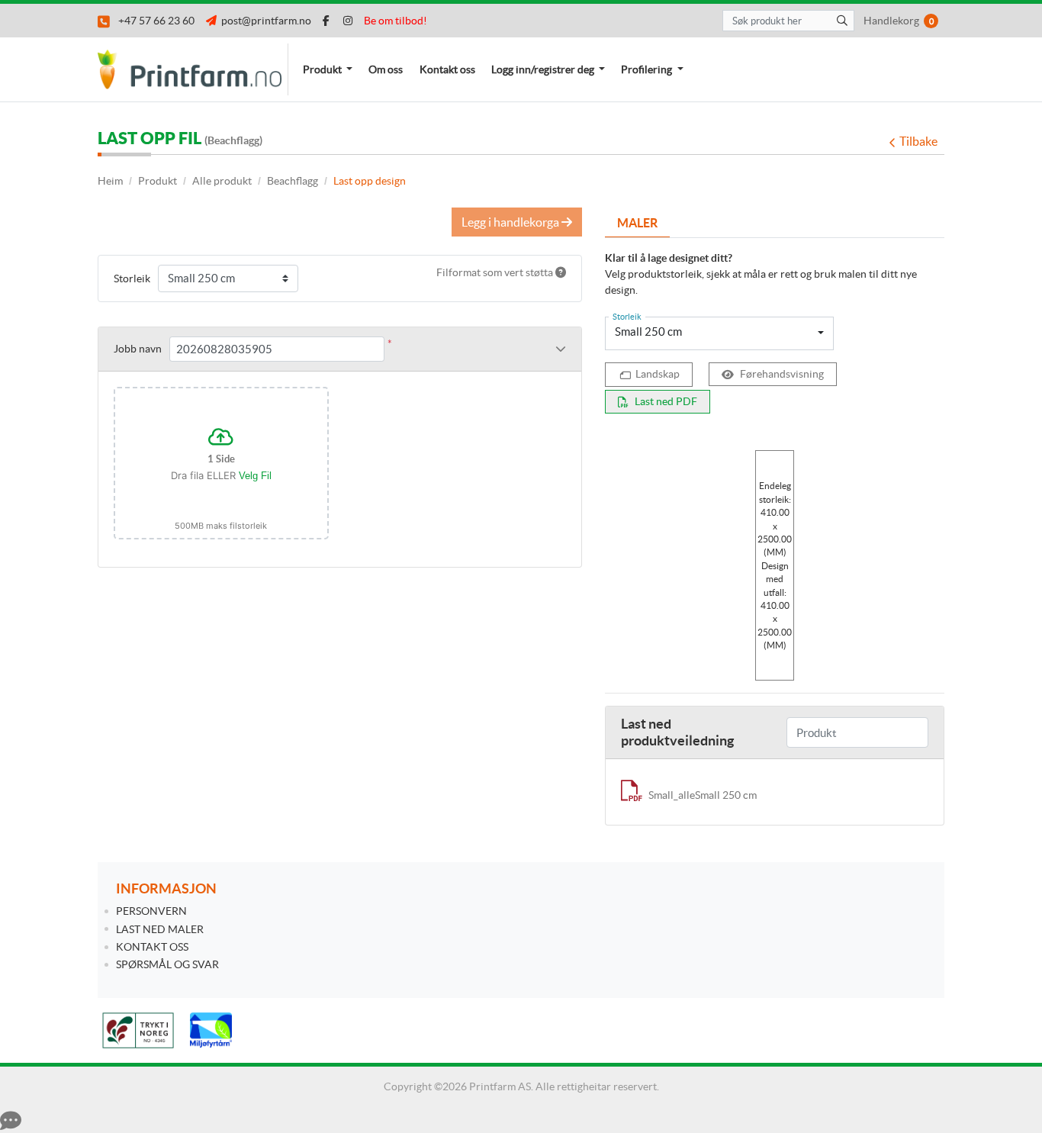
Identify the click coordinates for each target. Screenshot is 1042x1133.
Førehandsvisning (782, 374)
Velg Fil (255, 476)
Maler (637, 223)
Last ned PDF (666, 401)
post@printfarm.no (264, 20)
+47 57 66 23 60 (154, 20)
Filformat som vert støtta (495, 272)
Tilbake (918, 141)
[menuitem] (327, 69)
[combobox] (719, 333)
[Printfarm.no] (193, 69)
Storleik (132, 278)
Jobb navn (138, 349)
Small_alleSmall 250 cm (702, 795)
